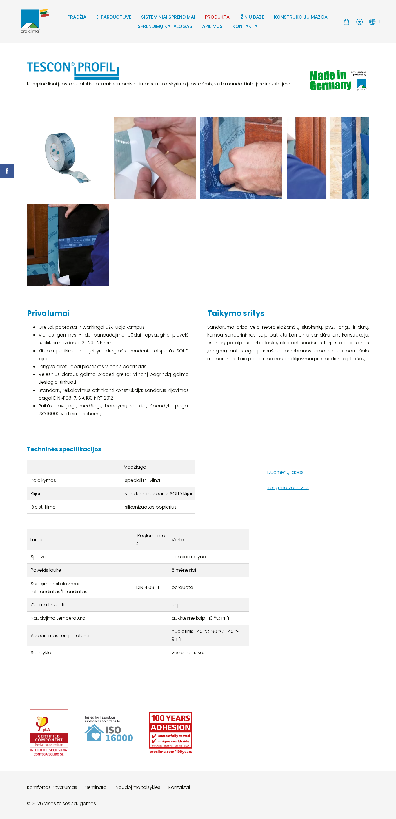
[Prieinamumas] (359, 21)
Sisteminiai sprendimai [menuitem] (168, 17)
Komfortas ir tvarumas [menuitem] (52, 787)
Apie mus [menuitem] (212, 26)
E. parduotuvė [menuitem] (113, 17)
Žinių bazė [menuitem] (252, 17)
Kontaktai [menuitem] (245, 26)
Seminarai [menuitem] (96, 787)
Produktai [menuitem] (218, 17)
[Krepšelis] (346, 21)
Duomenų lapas (285, 472)
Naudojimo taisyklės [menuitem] (138, 787)
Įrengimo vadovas (288, 487)
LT (378, 21)
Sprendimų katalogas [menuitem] (165, 26)
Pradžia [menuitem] (77, 17)
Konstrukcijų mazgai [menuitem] (301, 17)
